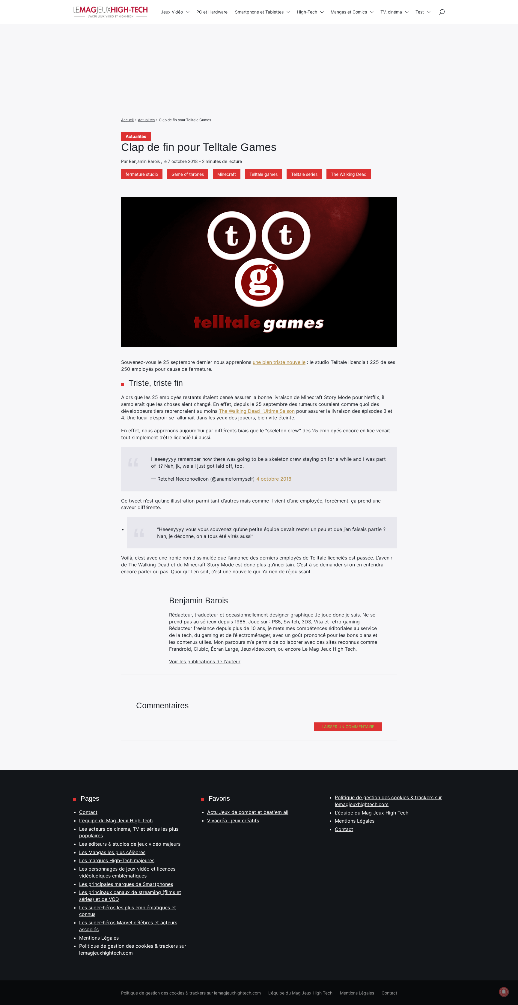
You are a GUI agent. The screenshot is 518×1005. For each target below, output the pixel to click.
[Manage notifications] (504, 992)
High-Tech (307, 11)
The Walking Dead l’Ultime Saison (257, 411)
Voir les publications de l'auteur (204, 661)
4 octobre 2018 (273, 479)
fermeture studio (142, 174)
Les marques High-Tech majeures (116, 860)
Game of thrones (187, 174)
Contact (88, 812)
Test (419, 11)
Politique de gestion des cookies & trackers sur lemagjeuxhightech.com (191, 992)
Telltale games (263, 174)
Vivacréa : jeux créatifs (233, 821)
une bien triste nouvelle (279, 362)
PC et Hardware (212, 11)
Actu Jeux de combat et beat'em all (247, 812)
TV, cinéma (391, 11)
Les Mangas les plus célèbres (112, 852)
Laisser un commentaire (348, 726)
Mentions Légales (99, 938)
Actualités (136, 136)
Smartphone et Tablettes (259, 11)
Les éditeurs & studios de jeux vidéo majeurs (129, 844)
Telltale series (304, 174)
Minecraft (226, 174)
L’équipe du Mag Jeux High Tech (116, 821)
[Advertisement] (180, 42)
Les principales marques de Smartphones (126, 884)
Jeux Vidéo (172, 11)
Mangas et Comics (349, 11)
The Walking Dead (349, 174)
